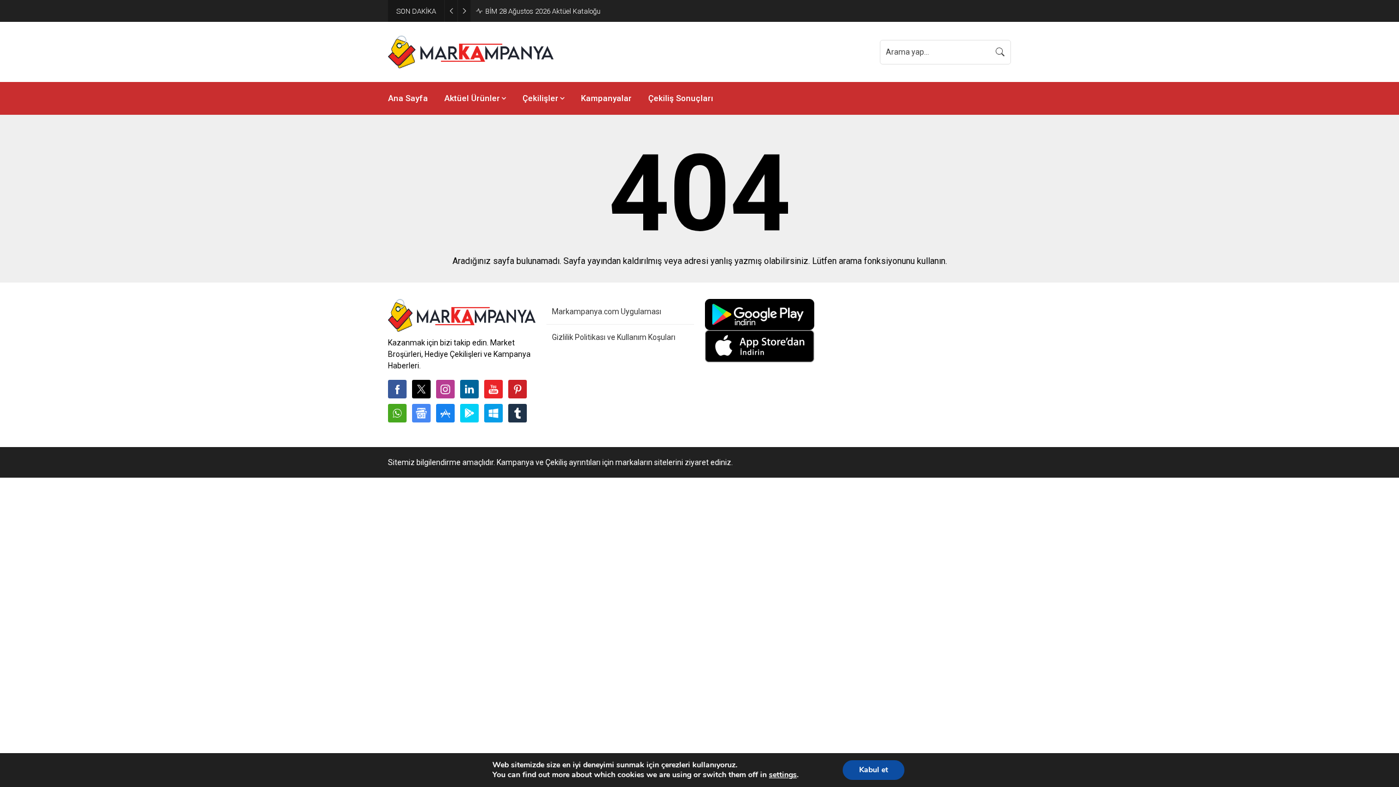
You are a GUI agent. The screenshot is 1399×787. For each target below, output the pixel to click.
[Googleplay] (469, 413)
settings (783, 775)
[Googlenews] (421, 413)
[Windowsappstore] (493, 413)
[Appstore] (445, 413)
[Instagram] (445, 389)
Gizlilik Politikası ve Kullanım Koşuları (613, 337)
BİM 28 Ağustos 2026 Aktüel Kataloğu (543, 11)
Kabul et (873, 770)
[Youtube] (493, 389)
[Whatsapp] (397, 413)
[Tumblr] (517, 413)
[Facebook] (397, 389)
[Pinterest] (517, 389)
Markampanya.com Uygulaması (606, 311)
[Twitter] (421, 389)
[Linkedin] (469, 389)
